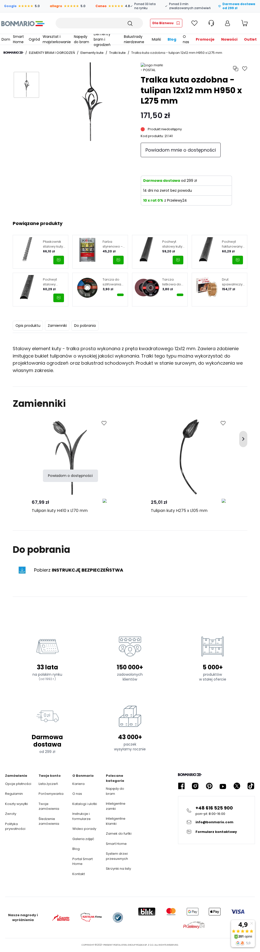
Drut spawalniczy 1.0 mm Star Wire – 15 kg (232, 282)
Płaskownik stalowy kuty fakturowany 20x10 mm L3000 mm (53, 244)
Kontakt (78, 874)
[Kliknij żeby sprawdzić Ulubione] (194, 23)
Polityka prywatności (15, 826)
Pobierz (78, 570)
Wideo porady (84, 828)
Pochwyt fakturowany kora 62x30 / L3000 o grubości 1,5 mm (232, 244)
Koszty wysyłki (16, 803)
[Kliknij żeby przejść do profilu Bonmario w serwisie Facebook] (181, 786)
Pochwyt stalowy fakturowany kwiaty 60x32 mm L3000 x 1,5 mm (53, 282)
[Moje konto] (227, 23)
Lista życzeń (48, 783)
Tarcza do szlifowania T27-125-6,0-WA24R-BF (113, 282)
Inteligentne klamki (115, 821)
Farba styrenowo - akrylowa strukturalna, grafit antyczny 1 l (113, 244)
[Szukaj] (130, 23)
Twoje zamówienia (49, 806)
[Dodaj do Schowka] (104, 423)
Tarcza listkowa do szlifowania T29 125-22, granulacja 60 (173, 282)
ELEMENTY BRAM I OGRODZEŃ (52, 52)
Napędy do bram (115, 791)
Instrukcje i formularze (81, 816)
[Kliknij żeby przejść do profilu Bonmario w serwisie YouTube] (223, 786)
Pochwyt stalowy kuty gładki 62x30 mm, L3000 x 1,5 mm (172, 244)
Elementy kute (92, 52)
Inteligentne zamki (115, 806)
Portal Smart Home (82, 861)
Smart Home (116, 843)
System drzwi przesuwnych (117, 856)
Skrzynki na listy (118, 868)
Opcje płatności (18, 783)
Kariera (78, 783)
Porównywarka (51, 793)
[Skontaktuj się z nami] (58, 260)
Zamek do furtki (119, 833)
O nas (77, 793)
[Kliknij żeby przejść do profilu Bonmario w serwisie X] (237, 786)
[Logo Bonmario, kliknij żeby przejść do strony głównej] (22, 23)
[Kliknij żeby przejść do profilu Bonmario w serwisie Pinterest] (209, 786)
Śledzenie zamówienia (49, 821)
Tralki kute (117, 52)
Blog (76, 848)
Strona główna (13, 52)
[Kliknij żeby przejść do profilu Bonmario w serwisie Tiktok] (251, 786)
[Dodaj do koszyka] (120, 295)
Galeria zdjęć (83, 838)
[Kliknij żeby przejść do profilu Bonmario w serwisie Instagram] (195, 786)
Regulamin (14, 793)
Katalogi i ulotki (84, 803)
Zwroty (10, 813)
